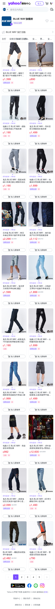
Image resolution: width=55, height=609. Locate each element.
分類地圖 (36, 604)
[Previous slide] (3, 54)
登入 (40, 3)
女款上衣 (35, 38)
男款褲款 (43, 38)
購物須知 (36, 598)
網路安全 (18, 604)
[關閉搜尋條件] (7, 9)
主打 (4, 38)
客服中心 (16, 598)
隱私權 (27, 604)
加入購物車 (15, 90)
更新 (46, 592)
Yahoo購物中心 (19, 3)
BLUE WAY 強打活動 (16, 32)
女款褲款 (51, 38)
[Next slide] (25, 54)
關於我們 (26, 598)
